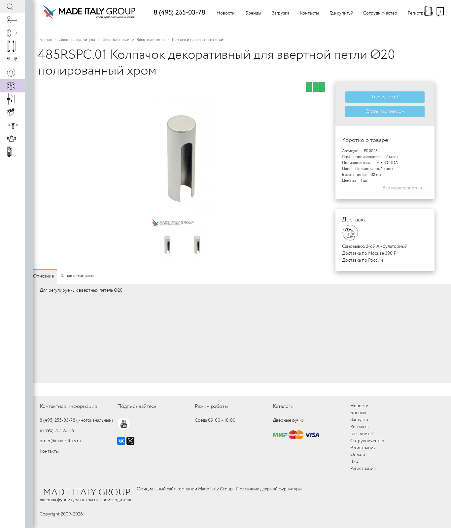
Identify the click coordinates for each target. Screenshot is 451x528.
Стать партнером (385, 111)
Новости (226, 13)
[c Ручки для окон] (12, 33)
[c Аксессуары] (12, 138)
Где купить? (341, 13)
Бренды (253, 13)
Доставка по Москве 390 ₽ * (370, 253)
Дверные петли (115, 40)
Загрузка (280, 13)
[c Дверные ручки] (12, 19)
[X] (130, 441)
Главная (45, 40)
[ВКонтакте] (121, 441)
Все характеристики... (405, 188)
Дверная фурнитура (77, 40)
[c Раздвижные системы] (12, 125)
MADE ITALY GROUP (86, 493)
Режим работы (211, 406)
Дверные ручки (288, 420)
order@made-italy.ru (60, 441)
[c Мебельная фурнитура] (12, 59)
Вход (355, 461)
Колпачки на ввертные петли (197, 40)
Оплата (357, 454)
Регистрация (420, 13)
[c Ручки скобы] (12, 46)
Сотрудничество (380, 13)
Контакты (309, 13)
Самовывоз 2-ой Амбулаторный (374, 246)
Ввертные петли (151, 40)
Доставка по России (362, 260)
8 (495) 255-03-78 (179, 12)
